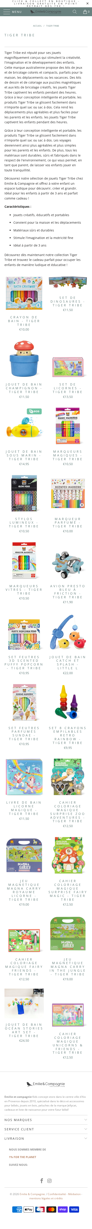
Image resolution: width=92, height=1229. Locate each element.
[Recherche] (76, 12)
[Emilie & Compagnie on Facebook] (42, 1181)
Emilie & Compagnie (32, 1194)
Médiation (74, 1194)
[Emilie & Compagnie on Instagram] (49, 1181)
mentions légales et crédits (46, 1198)
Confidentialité (57, 1194)
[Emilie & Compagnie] (46, 11)
